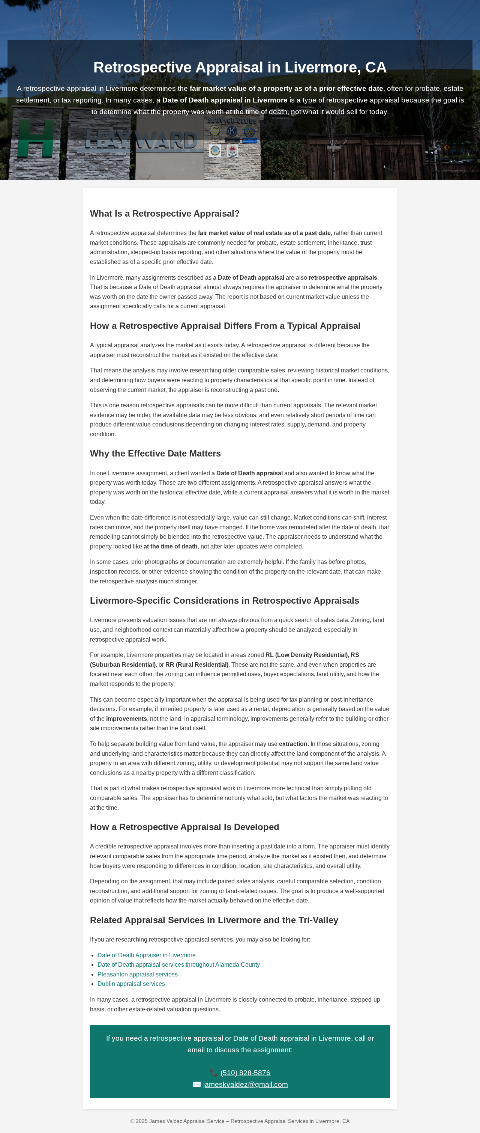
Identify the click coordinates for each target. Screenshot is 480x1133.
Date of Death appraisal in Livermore (225, 100)
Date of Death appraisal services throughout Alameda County (179, 964)
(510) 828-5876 (245, 1073)
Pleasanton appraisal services (138, 974)
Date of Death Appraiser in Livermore (147, 955)
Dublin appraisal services (131, 984)
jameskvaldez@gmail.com (245, 1084)
